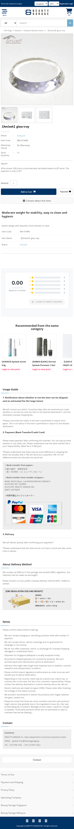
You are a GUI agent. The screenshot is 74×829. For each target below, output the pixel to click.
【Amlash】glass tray (56, 30)
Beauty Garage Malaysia (13, 812)
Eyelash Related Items (33, 30)
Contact (37, 759)
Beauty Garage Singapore (14, 805)
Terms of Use (7, 774)
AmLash (21, 135)
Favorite (64, 191)
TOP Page (8, 30)
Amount (4, 183)
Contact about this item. (38, 200)
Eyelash (18, 30)
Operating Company (11, 797)
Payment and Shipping (12, 782)
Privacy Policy (7, 789)
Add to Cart (26, 191)
